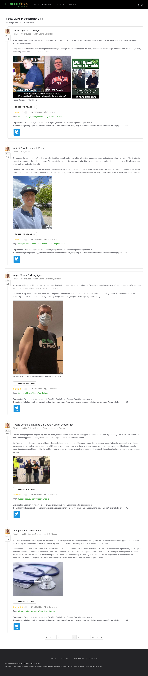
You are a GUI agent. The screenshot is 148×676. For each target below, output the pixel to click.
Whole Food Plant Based (41, 244)
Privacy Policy (25, 663)
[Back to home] (17, 4)
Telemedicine (24, 611)
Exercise (57, 279)
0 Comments (52, 112)
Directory (73, 4)
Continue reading (25, 107)
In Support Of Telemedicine (27, 530)
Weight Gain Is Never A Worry (28, 148)
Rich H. (16, 34)
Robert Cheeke (43, 499)
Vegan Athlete (59, 244)
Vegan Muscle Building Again (27, 275)
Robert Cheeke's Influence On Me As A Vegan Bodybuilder (43, 424)
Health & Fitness (58, 428)
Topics (53, 658)
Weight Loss (26, 34)
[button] (82, 4)
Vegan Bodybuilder (40, 393)
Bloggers (46, 4)
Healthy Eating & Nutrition (42, 34)
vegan (47, 117)
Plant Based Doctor (47, 611)
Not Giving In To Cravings (26, 30)
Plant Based (57, 117)
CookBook (60, 4)
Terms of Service (35, 663)
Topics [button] (36, 4)
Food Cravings (25, 117)
